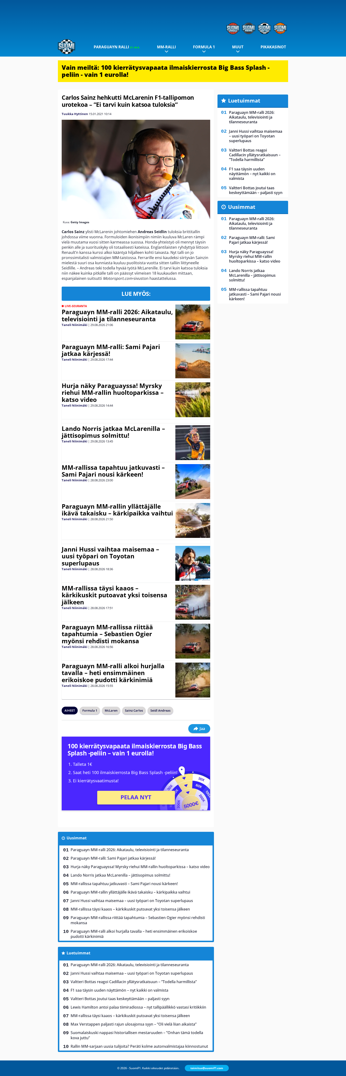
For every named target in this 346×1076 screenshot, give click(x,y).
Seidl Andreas (160, 710)
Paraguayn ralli (117, 46)
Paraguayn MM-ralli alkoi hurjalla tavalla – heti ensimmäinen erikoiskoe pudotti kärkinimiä (113, 673)
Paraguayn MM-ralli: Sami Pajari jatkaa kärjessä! (111, 350)
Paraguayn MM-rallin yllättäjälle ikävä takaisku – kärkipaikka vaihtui (117, 510)
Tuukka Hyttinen (75, 114)
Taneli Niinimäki (74, 325)
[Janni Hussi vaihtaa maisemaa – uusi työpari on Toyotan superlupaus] (193, 563)
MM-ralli (166, 46)
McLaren (111, 710)
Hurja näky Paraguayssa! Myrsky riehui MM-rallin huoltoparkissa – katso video (113, 392)
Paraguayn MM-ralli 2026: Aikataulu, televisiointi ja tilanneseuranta (117, 315)
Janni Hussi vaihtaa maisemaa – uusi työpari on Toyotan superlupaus (110, 556)
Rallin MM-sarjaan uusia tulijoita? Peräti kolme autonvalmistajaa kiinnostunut (139, 1046)
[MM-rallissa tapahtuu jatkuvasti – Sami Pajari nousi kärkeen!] (193, 481)
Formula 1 (204, 46)
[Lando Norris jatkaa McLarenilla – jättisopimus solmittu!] (193, 442)
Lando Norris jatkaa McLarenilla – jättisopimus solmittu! (113, 432)
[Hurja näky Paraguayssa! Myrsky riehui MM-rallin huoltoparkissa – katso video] (193, 399)
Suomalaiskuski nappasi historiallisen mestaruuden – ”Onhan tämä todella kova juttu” (137, 1035)
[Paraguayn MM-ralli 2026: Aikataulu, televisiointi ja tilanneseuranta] (193, 322)
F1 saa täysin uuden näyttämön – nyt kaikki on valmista (119, 990)
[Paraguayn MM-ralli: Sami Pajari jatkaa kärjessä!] (193, 360)
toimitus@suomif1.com (206, 1068)
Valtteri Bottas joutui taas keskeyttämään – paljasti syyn (120, 998)
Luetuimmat (78, 953)
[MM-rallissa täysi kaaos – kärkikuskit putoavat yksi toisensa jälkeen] (193, 602)
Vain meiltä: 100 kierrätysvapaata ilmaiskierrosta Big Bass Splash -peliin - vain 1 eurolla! (166, 71)
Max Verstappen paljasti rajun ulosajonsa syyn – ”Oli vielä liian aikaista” (134, 1024)
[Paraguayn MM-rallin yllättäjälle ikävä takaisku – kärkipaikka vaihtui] (193, 520)
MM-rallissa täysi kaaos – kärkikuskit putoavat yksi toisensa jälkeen (114, 595)
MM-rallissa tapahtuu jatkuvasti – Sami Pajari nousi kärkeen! (113, 471)
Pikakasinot (273, 46)
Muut (237, 46)
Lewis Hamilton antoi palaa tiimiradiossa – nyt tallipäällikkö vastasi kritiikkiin (138, 1007)
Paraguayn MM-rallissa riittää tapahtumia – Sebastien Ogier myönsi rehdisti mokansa (107, 634)
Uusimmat (77, 838)
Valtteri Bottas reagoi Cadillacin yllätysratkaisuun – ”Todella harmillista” (134, 981)
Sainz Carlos (134, 710)
